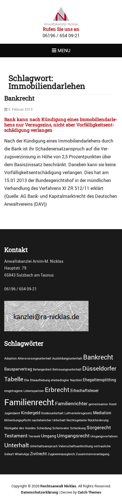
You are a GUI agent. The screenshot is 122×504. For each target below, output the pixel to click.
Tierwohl (34, 436)
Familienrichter (71, 403)
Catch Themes (89, 492)
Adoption (10, 358)
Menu (64, 50)
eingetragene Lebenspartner (24, 391)
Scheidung (44, 428)
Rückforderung (98, 420)
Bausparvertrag (18, 369)
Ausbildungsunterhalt (67, 358)
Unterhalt (16, 445)
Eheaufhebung (40, 380)
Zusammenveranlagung (92, 454)
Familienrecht (29, 402)
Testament (16, 436)
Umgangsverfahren (104, 436)
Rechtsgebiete (76, 420)
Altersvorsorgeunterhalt (34, 358)
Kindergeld (30, 412)
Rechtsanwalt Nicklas (58, 485)
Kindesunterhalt (52, 413)
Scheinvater (60, 428)
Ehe (26, 380)
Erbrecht (57, 389)
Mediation (102, 412)
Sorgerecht (99, 427)
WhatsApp (22, 454)
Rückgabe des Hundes (20, 428)
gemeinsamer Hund (102, 404)
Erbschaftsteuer (84, 390)
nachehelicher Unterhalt (49, 420)
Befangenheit (42, 369)
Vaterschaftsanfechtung (75, 446)
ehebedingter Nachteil (66, 380)
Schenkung (78, 428)
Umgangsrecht (73, 436)
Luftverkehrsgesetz (78, 413)
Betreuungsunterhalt (66, 369)
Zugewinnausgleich (61, 454)
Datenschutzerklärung (39, 492)
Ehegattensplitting (99, 379)
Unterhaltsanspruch (44, 446)
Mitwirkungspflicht (17, 420)
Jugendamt (12, 413)
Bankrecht (19, 98)
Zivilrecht (38, 453)
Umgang (48, 436)
